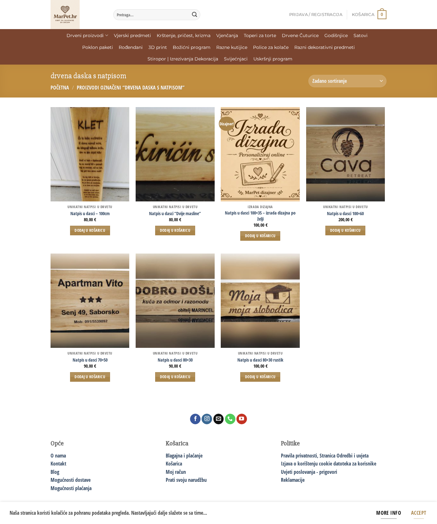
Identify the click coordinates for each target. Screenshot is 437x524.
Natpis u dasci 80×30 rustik (260, 360)
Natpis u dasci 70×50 (90, 360)
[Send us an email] (218, 419)
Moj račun (176, 471)
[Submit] (194, 14)
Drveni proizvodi (85, 35)
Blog (55, 471)
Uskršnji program (272, 59)
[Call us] (230, 419)
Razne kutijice (231, 47)
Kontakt (58, 463)
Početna (60, 87)
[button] (315, 14)
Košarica (174, 463)
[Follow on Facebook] (195, 419)
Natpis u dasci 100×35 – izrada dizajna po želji (260, 216)
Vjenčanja (227, 35)
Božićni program (192, 47)
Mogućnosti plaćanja (71, 488)
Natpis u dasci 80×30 (175, 360)
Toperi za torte (260, 35)
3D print (157, 47)
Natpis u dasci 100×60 (345, 213)
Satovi (361, 35)
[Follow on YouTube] (241, 419)
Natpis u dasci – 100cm (90, 213)
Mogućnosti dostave (71, 479)
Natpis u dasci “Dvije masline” (175, 213)
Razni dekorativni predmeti (324, 47)
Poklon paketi (97, 47)
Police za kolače (271, 47)
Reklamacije (293, 479)
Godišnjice (336, 35)
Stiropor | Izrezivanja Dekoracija (182, 59)
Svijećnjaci (236, 59)
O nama (58, 455)
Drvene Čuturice (300, 35)
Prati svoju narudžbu (186, 479)
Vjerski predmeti (132, 35)
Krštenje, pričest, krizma (184, 35)
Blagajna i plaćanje (184, 455)
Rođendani (131, 47)
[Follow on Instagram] (207, 419)
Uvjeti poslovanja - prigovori (309, 471)
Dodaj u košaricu (90, 230)
